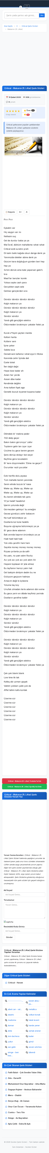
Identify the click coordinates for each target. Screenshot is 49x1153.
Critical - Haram (15, 983)
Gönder (9, 937)
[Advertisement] (24, 59)
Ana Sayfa (8, 26)
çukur (10, 1041)
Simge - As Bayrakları (18, 1118)
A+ (20, 212)
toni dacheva (13, 1036)
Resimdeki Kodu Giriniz (14, 927)
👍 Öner (29, 110)
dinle (10, 1031)
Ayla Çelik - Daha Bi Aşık (19, 1124)
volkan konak (34, 1014)
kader (31, 1036)
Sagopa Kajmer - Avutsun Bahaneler (25, 1089)
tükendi (32, 1052)
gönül (31, 1041)
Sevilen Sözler (31, 1147)
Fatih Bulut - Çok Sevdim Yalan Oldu (24, 1072)
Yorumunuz (9, 900)
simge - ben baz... (13, 1054)
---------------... (15, 1001)
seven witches (35, 1047)
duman (11, 1025)
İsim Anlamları (18, 1147)
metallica (33, 1009)
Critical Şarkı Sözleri (30, 26)
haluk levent (34, 1020)
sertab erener (35, 1031)
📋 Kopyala (10, 212)
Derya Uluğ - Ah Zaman (18, 1101)
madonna (12, 1020)
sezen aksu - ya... (34, 1002)
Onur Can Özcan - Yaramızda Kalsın (25, 1106)
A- (27, 212)
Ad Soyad (8, 890)
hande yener (34, 1025)
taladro (11, 1014)
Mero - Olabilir (15, 1095)
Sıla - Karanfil (14, 1078)
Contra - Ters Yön (16, 1112)
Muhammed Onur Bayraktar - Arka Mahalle (28, 1084)
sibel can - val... (15, 1009)
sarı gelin (12, 1047)
